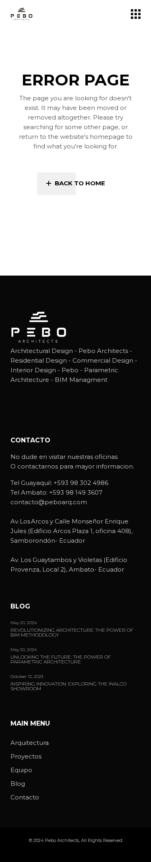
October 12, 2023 (26, 676)
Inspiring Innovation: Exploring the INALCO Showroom (68, 686)
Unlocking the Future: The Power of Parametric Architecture (60, 660)
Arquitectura (29, 742)
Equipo (21, 770)
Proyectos (25, 756)
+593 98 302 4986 (81, 483)
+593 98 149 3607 (75, 492)
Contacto (24, 797)
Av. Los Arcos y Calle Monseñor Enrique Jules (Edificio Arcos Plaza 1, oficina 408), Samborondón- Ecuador (71, 530)
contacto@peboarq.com (48, 502)
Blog (17, 783)
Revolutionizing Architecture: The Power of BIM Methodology (71, 633)
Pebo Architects (62, 840)
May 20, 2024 (23, 622)
